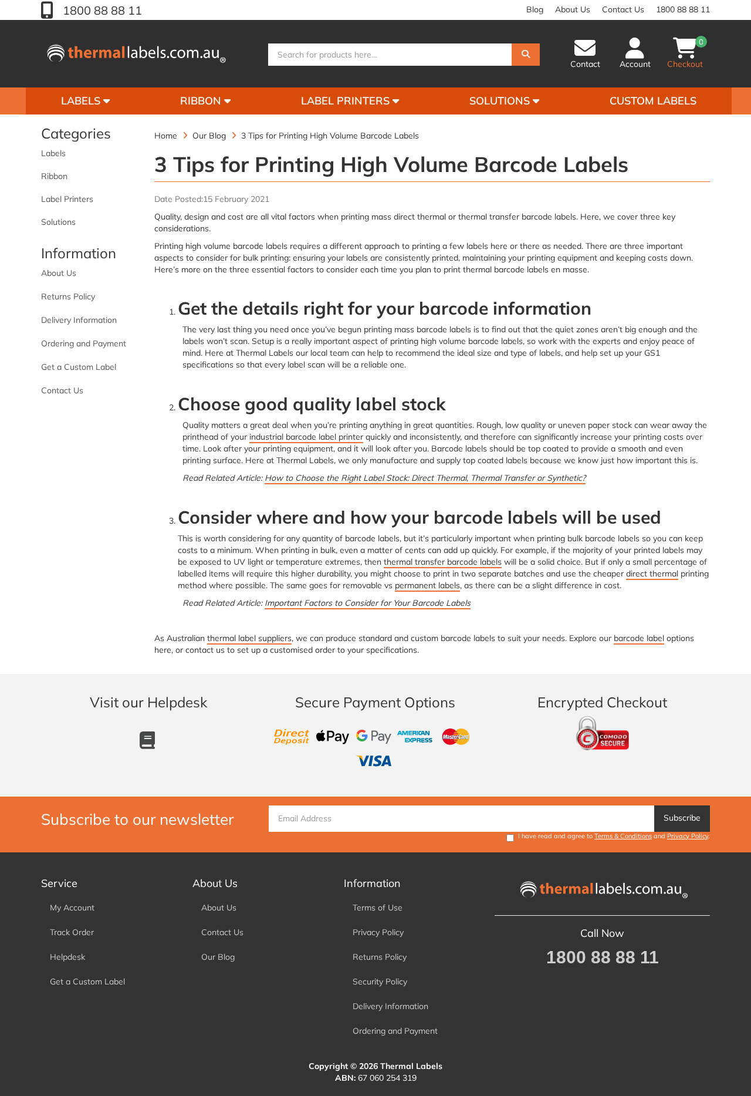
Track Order (72, 932)
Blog (534, 9)
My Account (72, 907)
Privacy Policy (687, 836)
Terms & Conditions (623, 836)
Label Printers (347, 100)
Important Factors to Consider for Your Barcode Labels (368, 603)
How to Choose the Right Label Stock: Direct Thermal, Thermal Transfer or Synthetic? (425, 478)
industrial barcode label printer (306, 436)
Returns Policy (68, 296)
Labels (82, 100)
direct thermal (652, 573)
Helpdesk (67, 957)
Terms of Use (377, 907)
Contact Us (623, 9)
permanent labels (427, 585)
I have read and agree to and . (614, 836)
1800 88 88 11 (101, 10)
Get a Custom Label (78, 367)
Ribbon (202, 100)
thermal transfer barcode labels (443, 562)
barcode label (639, 638)
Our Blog (218, 957)
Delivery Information (79, 320)
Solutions (501, 100)
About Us (572, 9)
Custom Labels (653, 100)
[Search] (526, 54)
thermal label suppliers (249, 638)
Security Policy (380, 981)
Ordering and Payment (83, 343)
